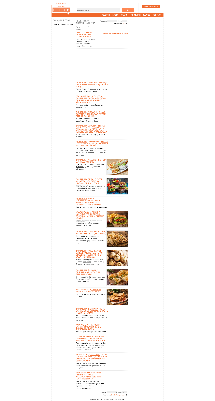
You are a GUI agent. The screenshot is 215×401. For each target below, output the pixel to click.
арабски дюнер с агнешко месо (91, 161)
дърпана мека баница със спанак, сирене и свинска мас (92, 311)
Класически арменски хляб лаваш (88, 290)
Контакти (157, 15)
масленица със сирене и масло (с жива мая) (92, 84)
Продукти (136, 15)
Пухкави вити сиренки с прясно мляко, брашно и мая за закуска (90, 338)
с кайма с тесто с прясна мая (85, 34)
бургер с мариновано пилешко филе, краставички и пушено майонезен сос (89, 201)
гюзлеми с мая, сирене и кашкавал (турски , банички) (91, 114)
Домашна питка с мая (63, 25)
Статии (124, 15)
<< (123, 23)
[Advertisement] (63, 61)
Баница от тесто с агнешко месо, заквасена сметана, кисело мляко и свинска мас (92, 358)
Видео (115, 15)
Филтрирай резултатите (115, 34)
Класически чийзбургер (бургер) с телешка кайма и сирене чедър (90, 215)
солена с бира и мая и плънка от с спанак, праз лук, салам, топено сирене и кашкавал (91, 129)
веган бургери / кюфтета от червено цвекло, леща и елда (90, 181)
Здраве (146, 15)
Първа (113, 395)
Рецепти (105, 15)
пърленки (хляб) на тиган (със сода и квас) (91, 232)
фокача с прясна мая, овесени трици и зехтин (88, 272)
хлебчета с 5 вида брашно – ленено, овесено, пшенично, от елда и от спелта (89, 254)
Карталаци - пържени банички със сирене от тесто (89, 327)
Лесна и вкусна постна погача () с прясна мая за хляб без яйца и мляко (91, 99)
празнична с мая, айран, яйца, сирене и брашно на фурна (92, 143)
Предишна (120, 395)
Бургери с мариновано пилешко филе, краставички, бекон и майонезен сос (89, 376)
